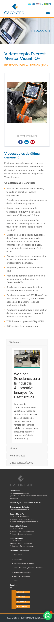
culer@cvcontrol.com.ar (23, 534)
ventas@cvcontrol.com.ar (19, 510)
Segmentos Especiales (21, 572)
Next (43, 103)
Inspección (17, 559)
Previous (11, 103)
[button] (47, 615)
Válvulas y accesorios (21, 576)
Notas (15, 581)
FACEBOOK (21, 602)
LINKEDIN (20, 592)
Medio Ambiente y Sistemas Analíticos (27, 568)
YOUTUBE (21, 597)
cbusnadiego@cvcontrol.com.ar (26, 522)
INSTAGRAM (22, 606)
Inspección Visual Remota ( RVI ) (26, 65)
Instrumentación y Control (23, 563)
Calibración (17, 555)
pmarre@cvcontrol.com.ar (24, 546)
